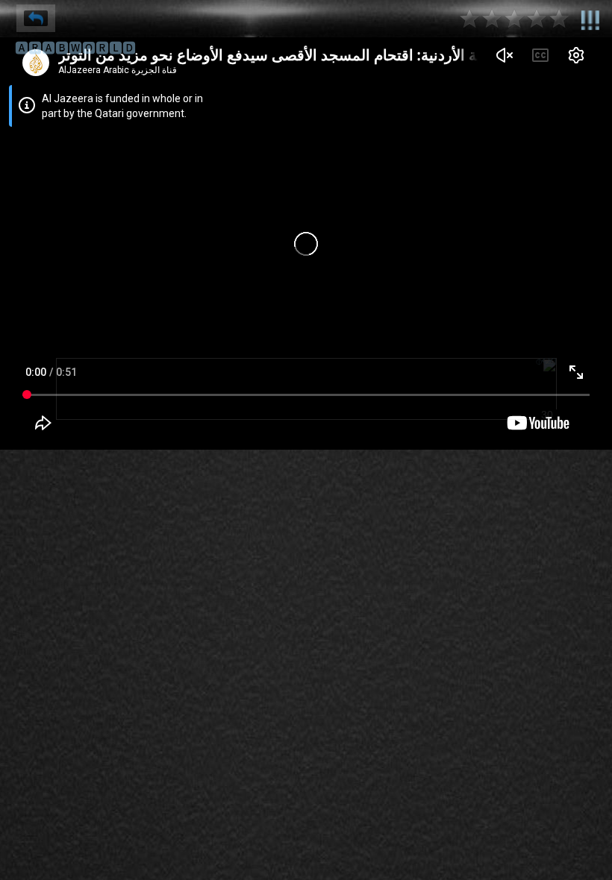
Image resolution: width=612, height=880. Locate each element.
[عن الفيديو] (590, 17)
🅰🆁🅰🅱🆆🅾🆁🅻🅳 (75, 48)
